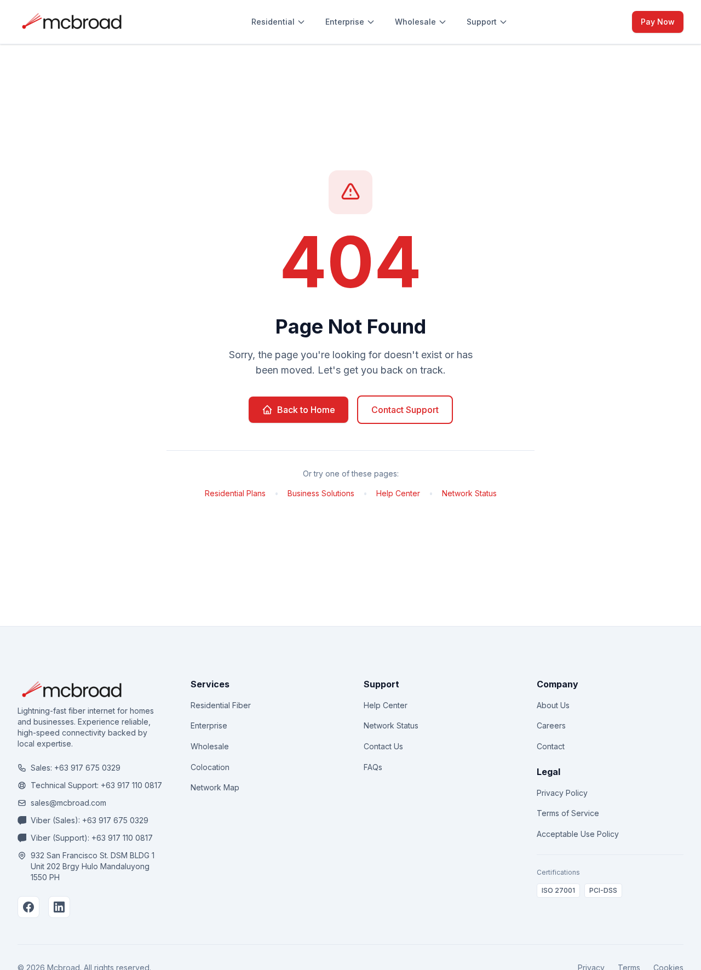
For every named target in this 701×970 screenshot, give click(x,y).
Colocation (210, 767)
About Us (553, 705)
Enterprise (344, 21)
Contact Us (383, 746)
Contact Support (405, 409)
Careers (551, 725)
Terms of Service (568, 813)
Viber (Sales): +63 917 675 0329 (89, 820)
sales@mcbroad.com (68, 802)
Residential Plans (235, 493)
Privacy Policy (562, 792)
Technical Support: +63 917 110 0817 (96, 785)
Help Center (398, 493)
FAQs (373, 767)
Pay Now (658, 21)
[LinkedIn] (59, 907)
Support (482, 21)
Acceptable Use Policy (578, 834)
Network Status (469, 493)
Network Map (215, 787)
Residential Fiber (221, 705)
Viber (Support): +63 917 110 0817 (92, 837)
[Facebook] (28, 907)
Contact (551, 746)
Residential (273, 21)
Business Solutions (321, 493)
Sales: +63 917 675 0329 (75, 767)
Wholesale (415, 21)
